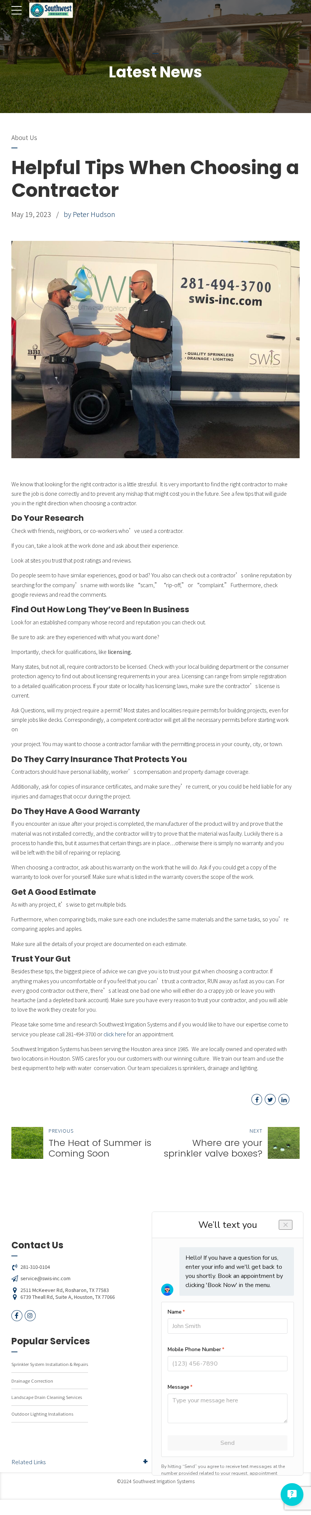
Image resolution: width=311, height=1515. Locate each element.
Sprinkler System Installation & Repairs (49, 1364)
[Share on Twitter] (270, 1099)
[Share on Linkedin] (283, 1099)
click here (115, 1034)
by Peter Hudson (89, 214)
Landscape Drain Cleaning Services (46, 1397)
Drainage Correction (32, 1381)
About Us (24, 137)
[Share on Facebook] (256, 1099)
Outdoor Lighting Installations (42, 1414)
